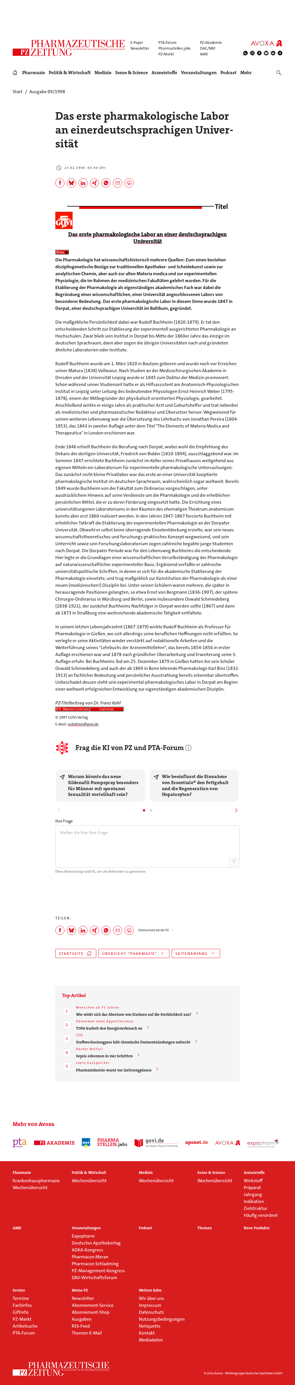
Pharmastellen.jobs (174, 48)
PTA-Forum (167, 42)
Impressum (150, 1305)
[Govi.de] (156, 1142)
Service (19, 1290)
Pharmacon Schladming (95, 1264)
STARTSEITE (71, 953)
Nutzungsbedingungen (162, 1319)
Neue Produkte (257, 1228)
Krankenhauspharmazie (36, 1181)
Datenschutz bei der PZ (153, 930)
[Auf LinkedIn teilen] (83, 183)
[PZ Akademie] (54, 1142)
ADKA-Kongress (87, 1250)
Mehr (246, 73)
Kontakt (147, 1333)
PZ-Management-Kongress (98, 1271)
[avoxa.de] (227, 1142)
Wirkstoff (253, 1181)
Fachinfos (22, 1305)
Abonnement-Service (93, 1305)
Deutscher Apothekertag (96, 1243)
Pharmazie (33, 73)
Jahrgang (253, 1194)
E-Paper (137, 42)
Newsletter (140, 48)
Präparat (252, 1188)
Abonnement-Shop (90, 1312)
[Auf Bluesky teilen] (71, 183)
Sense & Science (131, 73)
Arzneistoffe (164, 73)
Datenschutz (151, 1312)
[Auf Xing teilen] (94, 183)
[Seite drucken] (129, 183)
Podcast (228, 73)
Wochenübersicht (30, 1188)
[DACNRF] (86, 1142)
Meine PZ (80, 1290)
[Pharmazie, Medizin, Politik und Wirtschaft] (69, 48)
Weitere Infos (150, 1290)
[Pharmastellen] (112, 1142)
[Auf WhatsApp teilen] (106, 183)
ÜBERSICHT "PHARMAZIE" (129, 953)
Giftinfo (21, 1312)
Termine (21, 1298)
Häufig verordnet (261, 1215)
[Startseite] (61, 1369)
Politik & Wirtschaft (70, 73)
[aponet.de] (196, 1142)
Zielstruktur (255, 1208)
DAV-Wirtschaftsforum (94, 1278)
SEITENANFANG (191, 953)
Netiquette (149, 1326)
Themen (204, 1228)
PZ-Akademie (211, 42)
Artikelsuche (25, 1326)
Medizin (102, 73)
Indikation (254, 1201)
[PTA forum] (20, 1142)
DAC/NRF (207, 48)
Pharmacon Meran (90, 1257)
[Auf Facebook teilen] (60, 183)
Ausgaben (82, 1319)
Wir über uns (151, 1298)
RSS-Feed (81, 1326)
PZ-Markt (166, 54)
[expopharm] (263, 1142)
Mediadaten (151, 1340)
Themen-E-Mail (87, 1333)
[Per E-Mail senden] (117, 183)
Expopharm (83, 1236)
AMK (204, 54)
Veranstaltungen (199, 73)
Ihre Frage (64, 821)
